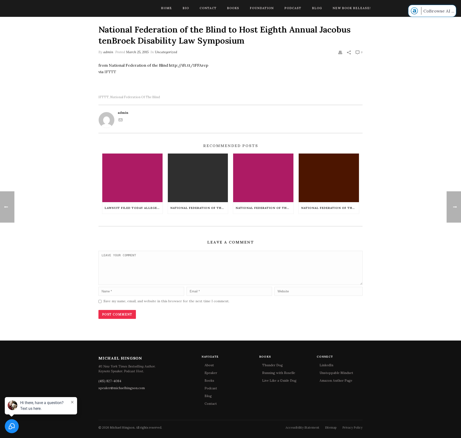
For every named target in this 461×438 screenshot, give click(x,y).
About (209, 365)
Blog (317, 8)
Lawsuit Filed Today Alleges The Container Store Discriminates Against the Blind (134, 208)
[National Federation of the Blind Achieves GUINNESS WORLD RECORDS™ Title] (329, 178)
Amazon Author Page (336, 380)
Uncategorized (166, 52)
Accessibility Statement (302, 427)
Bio (185, 8)
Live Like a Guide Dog (279, 380)
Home (166, 8)
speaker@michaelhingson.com (121, 388)
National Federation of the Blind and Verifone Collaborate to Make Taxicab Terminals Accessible (199, 208)
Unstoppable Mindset (336, 373)
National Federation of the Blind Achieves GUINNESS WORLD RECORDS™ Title (330, 208)
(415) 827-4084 (109, 381)
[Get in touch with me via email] (120, 120)
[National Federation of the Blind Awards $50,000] (263, 178)
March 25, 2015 (137, 52)
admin (108, 52)
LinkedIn (326, 365)
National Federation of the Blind (135, 97)
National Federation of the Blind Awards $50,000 (264, 208)
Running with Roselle (278, 373)
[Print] (340, 52)
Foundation (262, 8)
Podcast (292, 8)
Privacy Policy (352, 427)
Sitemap (331, 427)
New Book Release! (352, 8)
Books (233, 8)
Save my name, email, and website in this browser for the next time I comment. (166, 301)
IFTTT (110, 71)
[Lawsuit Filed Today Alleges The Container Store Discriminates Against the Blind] (132, 178)
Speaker (211, 373)
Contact (208, 8)
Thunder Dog (272, 365)
